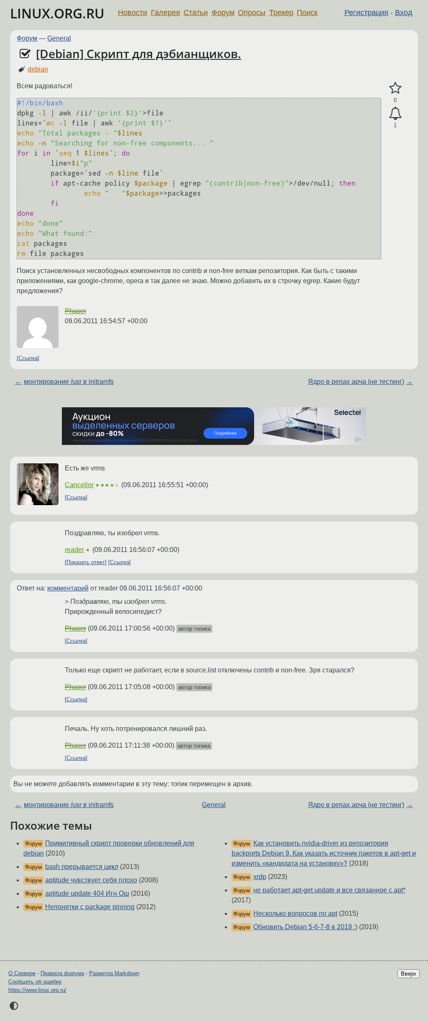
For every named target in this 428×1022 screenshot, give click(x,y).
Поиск (307, 12)
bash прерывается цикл (81, 866)
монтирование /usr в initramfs (69, 381)
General (59, 38)
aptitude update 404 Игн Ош (87, 893)
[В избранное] (395, 88)
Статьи (195, 12)
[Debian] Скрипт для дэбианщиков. (138, 53)
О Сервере (22, 973)
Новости (132, 12)
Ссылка (28, 358)
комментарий (68, 588)
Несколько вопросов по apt (295, 913)
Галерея (165, 12)
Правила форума (62, 973)
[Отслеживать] (395, 113)
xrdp (259, 876)
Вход (404, 12)
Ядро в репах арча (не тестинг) (356, 381)
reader (74, 549)
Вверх (408, 974)
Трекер (281, 12)
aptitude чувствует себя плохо (91, 880)
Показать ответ (85, 562)
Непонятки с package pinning (90, 906)
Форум (222, 12)
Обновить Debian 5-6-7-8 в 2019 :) (305, 926)
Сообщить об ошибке (34, 982)
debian (38, 69)
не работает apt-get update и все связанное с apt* (329, 890)
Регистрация (366, 12)
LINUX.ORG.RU (57, 13)
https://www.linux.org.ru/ (37, 990)
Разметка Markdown (114, 973)
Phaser (75, 310)
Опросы (251, 12)
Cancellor (79, 484)
